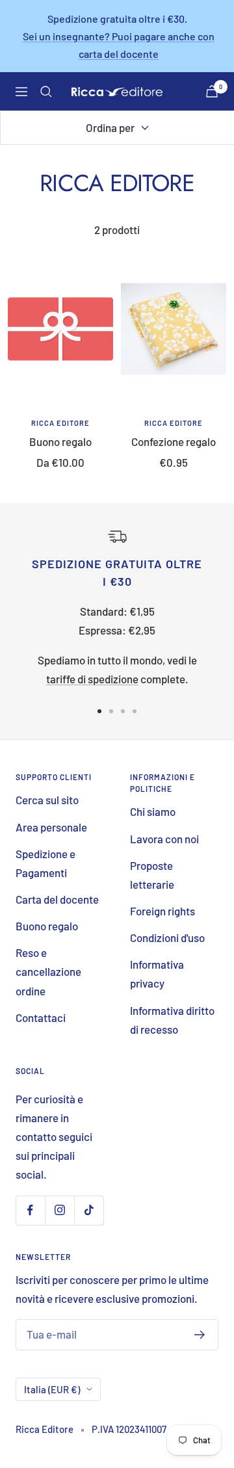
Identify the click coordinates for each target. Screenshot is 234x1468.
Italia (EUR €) (52, 1389)
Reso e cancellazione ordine (48, 971)
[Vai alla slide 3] (123, 711)
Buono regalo (60, 441)
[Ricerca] (46, 92)
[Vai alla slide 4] (134, 711)
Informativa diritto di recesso (172, 1020)
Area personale (51, 826)
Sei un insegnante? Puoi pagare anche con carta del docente (118, 45)
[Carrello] (211, 91)
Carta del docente (57, 899)
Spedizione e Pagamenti (45, 863)
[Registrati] (199, 1334)
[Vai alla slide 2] (111, 711)
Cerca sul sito (47, 799)
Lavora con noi (164, 838)
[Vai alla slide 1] (99, 711)
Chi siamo (153, 811)
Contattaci (41, 1017)
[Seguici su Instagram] (59, 1210)
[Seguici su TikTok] (88, 1210)
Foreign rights (162, 910)
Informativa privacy (157, 974)
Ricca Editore (60, 423)
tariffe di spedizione (92, 678)
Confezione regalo (173, 441)
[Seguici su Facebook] (30, 1210)
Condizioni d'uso (167, 937)
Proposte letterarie (152, 875)
